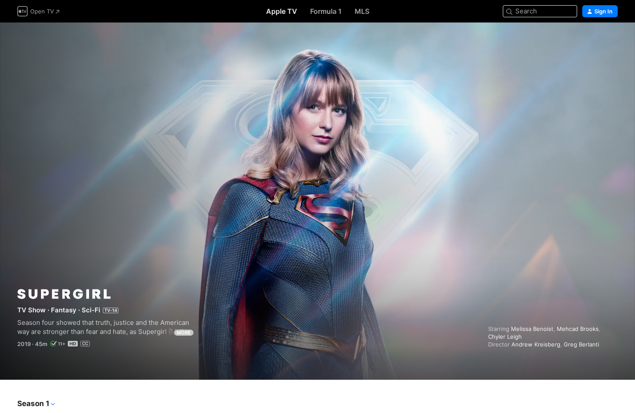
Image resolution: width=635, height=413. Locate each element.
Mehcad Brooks (578, 328)
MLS (362, 11)
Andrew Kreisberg (535, 344)
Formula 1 (326, 11)
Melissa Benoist (532, 328)
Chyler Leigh (505, 336)
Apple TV (281, 11)
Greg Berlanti (581, 344)
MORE (184, 333)
